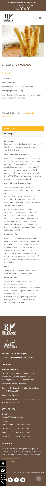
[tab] (23, 128)
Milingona (40, 472)
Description (9, 128)
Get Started (12, 461)
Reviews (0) (8, 134)
